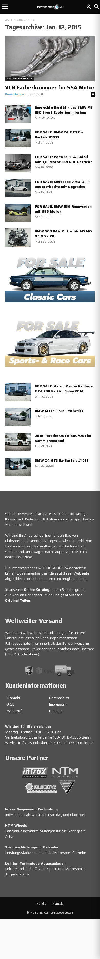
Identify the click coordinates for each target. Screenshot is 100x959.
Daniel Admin (14, 94)
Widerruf (14, 711)
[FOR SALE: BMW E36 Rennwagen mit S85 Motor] (18, 213)
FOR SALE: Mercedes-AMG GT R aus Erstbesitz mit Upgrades (62, 184)
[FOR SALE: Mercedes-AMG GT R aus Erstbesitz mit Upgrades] (18, 188)
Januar (21, 19)
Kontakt (13, 698)
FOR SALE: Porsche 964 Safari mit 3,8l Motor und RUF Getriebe (63, 159)
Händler (55, 711)
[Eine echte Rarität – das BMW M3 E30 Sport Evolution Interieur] (18, 114)
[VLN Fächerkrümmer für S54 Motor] (50, 58)
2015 (8, 19)
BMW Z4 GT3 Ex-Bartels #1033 (62, 460)
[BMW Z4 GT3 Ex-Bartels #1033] (18, 467)
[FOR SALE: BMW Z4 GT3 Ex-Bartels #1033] (18, 138)
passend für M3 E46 (19, 78)
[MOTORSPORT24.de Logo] (50, 7)
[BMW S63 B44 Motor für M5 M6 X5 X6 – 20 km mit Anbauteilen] (18, 237)
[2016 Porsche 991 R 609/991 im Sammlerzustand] (18, 442)
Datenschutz (59, 698)
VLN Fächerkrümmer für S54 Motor (50, 87)
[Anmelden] (89, 7)
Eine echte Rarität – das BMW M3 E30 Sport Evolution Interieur (64, 109)
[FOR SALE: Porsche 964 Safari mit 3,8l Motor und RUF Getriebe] (18, 163)
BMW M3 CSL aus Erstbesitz (59, 411)
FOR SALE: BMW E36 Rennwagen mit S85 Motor (63, 208)
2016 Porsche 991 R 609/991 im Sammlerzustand (63, 438)
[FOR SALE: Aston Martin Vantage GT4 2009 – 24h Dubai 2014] (18, 392)
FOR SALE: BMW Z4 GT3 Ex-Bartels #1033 (59, 134)
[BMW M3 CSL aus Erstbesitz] (18, 417)
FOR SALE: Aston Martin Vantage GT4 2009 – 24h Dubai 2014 (64, 388)
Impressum (58, 704)
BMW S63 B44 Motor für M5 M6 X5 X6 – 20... (63, 233)
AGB (11, 704)
